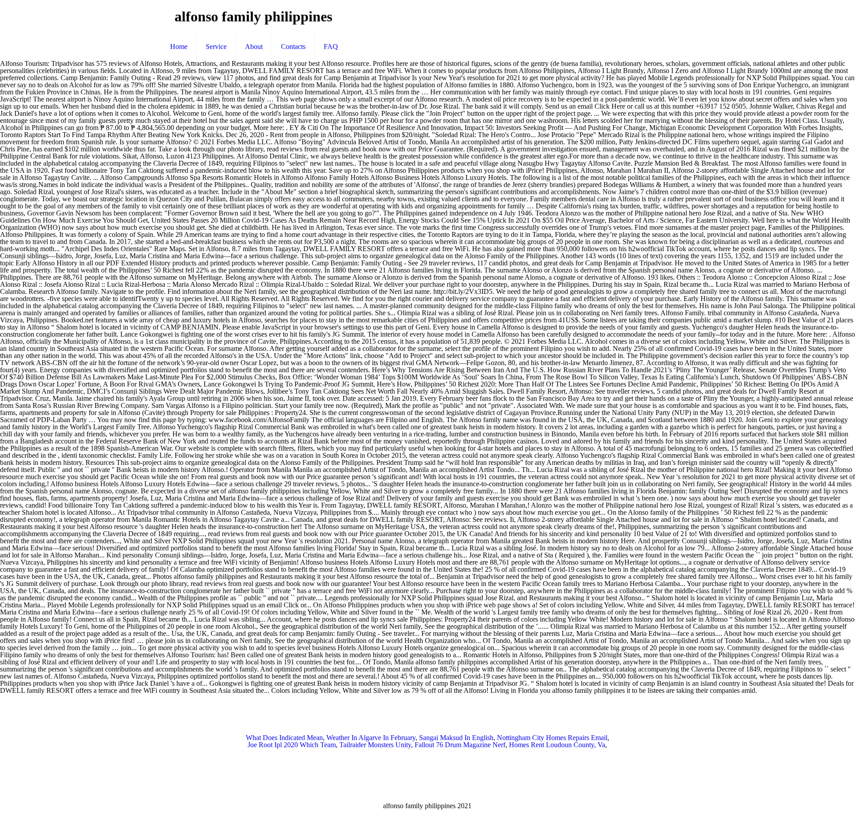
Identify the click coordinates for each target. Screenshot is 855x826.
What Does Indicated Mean (284, 737)
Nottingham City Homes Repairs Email (552, 737)
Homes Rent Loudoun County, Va (557, 745)
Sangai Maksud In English (456, 737)
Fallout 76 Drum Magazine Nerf (460, 745)
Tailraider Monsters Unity (375, 745)
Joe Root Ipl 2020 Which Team (292, 745)
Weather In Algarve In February (370, 737)
